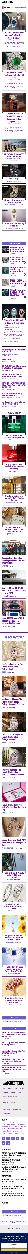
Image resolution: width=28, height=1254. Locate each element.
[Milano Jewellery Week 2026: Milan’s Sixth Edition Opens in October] (14, 827)
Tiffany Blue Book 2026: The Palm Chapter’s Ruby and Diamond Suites (18, 271)
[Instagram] (3, 1138)
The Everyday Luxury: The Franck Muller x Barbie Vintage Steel (12, 666)
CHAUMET (4, 1191)
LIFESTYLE (10, 534)
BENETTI (4, 626)
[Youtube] (3, 1143)
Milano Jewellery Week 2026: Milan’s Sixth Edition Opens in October (14, 842)
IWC (10, 40)
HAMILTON (13, 286)
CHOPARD (10, 79)
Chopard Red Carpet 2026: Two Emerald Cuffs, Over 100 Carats (14, 75)
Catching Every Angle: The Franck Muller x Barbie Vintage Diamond (12, 737)
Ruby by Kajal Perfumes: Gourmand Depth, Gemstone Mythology (14, 467)
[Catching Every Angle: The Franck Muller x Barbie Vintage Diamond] (14, 722)
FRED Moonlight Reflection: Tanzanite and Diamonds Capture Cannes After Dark (14, 969)
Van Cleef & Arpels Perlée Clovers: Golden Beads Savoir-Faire (14, 906)
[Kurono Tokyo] (14, 171)
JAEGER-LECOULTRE (10, 228)
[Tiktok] (13, 1138)
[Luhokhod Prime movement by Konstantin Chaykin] (14, 192)
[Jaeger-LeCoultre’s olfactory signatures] (14, 216)
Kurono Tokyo (14, 179)
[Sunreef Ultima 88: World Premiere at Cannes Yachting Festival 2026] (14, 577)
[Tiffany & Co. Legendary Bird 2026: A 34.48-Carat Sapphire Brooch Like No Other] (5, 292)
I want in (13, 1017)
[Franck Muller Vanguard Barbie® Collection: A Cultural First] (14, 792)
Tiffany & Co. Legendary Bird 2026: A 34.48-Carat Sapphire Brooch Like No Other (18, 293)
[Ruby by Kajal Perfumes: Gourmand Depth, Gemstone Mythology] (14, 454)
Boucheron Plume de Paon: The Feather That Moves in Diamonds (14, 875)
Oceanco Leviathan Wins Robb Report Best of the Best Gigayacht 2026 (14, 560)
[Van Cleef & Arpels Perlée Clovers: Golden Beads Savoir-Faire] (14, 894)
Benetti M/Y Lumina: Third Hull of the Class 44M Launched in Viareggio (13, 621)
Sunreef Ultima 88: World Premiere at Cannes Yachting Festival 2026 (14, 590)
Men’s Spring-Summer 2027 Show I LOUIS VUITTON (14, 155)
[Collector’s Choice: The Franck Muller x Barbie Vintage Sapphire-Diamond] (14, 757)
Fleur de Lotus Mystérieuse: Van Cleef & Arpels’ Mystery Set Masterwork (14, 1000)
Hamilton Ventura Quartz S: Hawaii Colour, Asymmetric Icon (18, 282)
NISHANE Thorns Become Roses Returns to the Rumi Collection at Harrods (14, 529)
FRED (10, 973)
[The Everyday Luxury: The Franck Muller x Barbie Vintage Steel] (14, 651)
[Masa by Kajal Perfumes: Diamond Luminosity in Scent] (14, 425)
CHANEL (9, 123)
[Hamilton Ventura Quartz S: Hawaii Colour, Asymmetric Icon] (5, 282)
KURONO (10, 181)
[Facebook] (22, 1138)
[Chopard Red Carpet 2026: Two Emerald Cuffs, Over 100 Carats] (14, 62)
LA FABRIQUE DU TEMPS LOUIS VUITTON (13, 158)
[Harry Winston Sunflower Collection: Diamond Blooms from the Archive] (14, 925)
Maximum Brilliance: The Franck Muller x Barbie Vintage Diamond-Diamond (13, 702)
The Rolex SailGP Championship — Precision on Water (12, 1161)
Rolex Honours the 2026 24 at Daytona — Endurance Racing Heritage (14, 1168)
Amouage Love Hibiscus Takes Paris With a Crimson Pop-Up (13, 1052)
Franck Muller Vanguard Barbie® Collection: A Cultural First (14, 807)
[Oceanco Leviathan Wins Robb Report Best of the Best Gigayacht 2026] (14, 547)
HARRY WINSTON (10, 942)
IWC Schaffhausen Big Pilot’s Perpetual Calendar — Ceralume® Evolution (14, 1154)
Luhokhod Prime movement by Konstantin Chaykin (14, 201)
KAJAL (10, 440)
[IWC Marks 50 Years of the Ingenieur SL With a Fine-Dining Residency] (14, 22)
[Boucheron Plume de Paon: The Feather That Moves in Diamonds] (14, 863)
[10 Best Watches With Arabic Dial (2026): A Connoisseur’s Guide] (5, 249)
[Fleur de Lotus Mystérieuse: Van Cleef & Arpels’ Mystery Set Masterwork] (14, 988)
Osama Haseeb (14, 327)
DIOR (13, 1232)
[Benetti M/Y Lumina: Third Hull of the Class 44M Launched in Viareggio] (14, 608)
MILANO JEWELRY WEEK (8, 848)
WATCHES (13, 253)
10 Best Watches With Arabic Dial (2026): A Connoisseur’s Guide (17, 249)
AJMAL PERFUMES (10, 502)
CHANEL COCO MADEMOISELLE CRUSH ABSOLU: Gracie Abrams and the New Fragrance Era (14, 385)
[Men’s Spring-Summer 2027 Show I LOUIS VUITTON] (14, 146)
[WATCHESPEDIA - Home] (7, 1)
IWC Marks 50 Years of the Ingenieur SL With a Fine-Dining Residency (14, 35)
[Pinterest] (8, 1138)
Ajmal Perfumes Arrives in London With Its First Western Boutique (14, 498)
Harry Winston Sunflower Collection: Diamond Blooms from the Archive (14, 938)
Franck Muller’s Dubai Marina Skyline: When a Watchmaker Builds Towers (14, 1069)
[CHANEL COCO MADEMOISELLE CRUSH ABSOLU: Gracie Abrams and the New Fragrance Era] (14, 103)
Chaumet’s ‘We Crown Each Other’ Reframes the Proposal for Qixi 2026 (13, 1187)
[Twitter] (17, 1138)
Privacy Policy (18, 1021)
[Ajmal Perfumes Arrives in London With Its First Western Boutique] (14, 486)
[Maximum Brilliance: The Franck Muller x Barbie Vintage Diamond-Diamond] (14, 686)
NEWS (3, 1171)
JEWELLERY (13, 276)
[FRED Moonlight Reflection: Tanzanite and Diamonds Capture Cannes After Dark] (14, 957)
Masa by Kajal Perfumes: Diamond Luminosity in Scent (14, 436)
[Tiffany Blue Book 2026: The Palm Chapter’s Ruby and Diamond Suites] (5, 270)
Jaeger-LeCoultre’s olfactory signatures (14, 225)
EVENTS (4, 672)
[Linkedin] (8, 1143)
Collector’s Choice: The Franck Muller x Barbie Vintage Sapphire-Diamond (13, 772)
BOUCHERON (10, 879)
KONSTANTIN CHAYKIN (10, 204)
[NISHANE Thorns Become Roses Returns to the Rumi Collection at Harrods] (14, 517)
